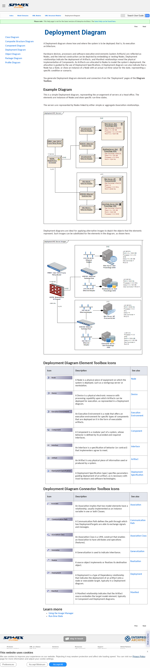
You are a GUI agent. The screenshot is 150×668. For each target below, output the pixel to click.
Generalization (137, 551)
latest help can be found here (104, 21)
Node (133, 379)
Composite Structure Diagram (19, 41)
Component (136, 431)
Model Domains (22, 15)
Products (10, 647)
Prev (136, 27)
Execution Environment (137, 414)
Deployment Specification (137, 473)
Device (134, 394)
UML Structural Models (53, 15)
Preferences (8, 664)
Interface (135, 446)
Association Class (138, 536)
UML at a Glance (35, 647)
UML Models (36, 15)
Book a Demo (148, 639)
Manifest (134, 592)
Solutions (55, 647)
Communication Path (137, 522)
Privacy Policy (139, 656)
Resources (78, 647)
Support (100, 647)
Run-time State (56, 616)
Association (135, 505)
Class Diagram (12, 37)
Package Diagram (13, 58)
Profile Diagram (12, 62)
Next (144, 27)
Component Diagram (15, 46)
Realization (135, 561)
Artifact (134, 459)
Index (11, 15)
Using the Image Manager (61, 613)
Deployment (136, 574)
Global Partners (125, 647)
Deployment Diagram (15, 50)
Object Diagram (13, 54)
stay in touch (76, 638)
